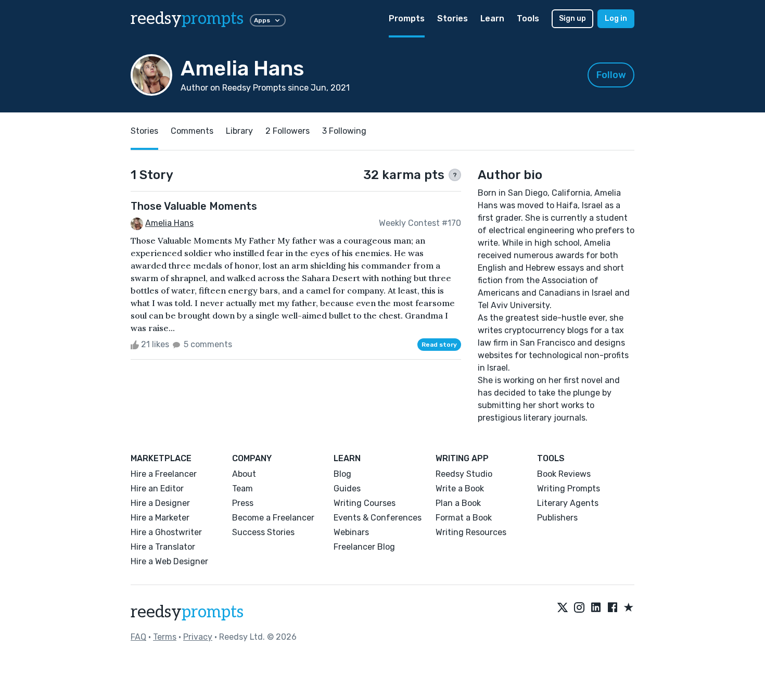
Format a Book (464, 518)
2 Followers (287, 131)
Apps (262, 20)
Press (242, 503)
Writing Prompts (568, 488)
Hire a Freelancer (164, 474)
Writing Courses (365, 503)
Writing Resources (471, 532)
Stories (452, 18)
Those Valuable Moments (194, 206)
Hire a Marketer (160, 518)
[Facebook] (612, 608)
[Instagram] (579, 608)
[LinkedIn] (596, 608)
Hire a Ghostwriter (166, 532)
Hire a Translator (163, 547)
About (244, 474)
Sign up (572, 18)
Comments (192, 131)
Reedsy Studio (464, 474)
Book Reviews (564, 474)
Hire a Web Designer (169, 561)
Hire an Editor (157, 488)
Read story (439, 344)
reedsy (187, 19)
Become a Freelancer (273, 518)
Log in (616, 18)
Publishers (557, 518)
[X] (562, 608)
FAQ (138, 637)
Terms (164, 637)
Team (242, 488)
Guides (347, 488)
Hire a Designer (160, 503)
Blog (342, 474)
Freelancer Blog (364, 547)
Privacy (197, 637)
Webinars (351, 532)
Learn (492, 18)
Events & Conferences (378, 518)
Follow (611, 75)
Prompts (407, 18)
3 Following (344, 131)
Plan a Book (458, 503)
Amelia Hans (169, 223)
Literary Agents (567, 503)
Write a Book (460, 488)
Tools (528, 18)
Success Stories (263, 532)
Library (239, 131)
